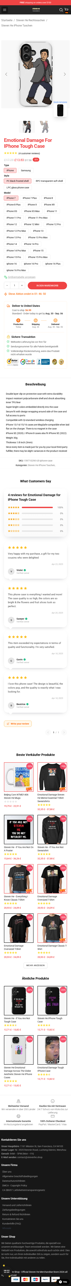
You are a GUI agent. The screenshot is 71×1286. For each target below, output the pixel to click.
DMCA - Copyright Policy (14, 1185)
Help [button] (65, 1282)
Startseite (6, 20)
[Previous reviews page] (48, 732)
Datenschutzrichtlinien (13, 1181)
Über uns (6, 1171)
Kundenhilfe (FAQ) (11, 1223)
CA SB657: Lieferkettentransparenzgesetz (23, 1190)
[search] (61, 10)
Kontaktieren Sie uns (12, 1219)
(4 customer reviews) (29, 153)
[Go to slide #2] (44, 127)
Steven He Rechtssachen (30, 20)
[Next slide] (64, 74)
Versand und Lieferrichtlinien (17, 1205)
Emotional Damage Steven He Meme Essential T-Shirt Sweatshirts (50, 798)
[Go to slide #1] (27, 127)
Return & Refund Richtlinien (16, 1214)
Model (7, 192)
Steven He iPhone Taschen (16, 25)
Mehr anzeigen (35, 965)
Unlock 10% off (7, 1271)
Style (6, 175)
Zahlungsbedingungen (13, 1209)
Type (6, 165)
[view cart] (66, 10)
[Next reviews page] (64, 732)
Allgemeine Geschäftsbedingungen (20, 1176)
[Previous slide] (6, 74)
